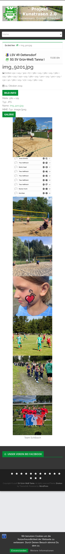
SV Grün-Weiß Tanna (26, 483)
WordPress (43, 486)
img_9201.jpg (17, 105)
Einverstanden (19, 550)
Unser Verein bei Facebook (25, 454)
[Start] (17, 45)
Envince (59, 483)
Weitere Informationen (42, 550)
